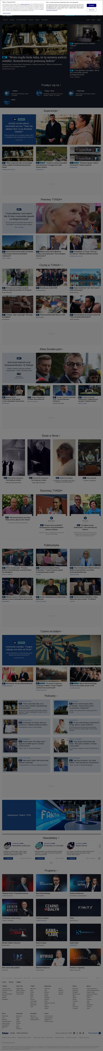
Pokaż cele (91, 9)
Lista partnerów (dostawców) (51, 10)
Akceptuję (91, 5)
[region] (51, 7)
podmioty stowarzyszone (25, 4)
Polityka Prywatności (7, 13)
